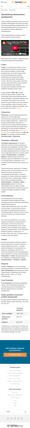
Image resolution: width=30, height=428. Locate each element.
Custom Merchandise (15, 370)
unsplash (18, 108)
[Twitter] (8, 418)
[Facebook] (11, 418)
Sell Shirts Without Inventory (15, 381)
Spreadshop (4, 10)
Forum (15, 400)
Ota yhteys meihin (15, 354)
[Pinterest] (18, 418)
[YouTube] (22, 418)
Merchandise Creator (15, 375)
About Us (15, 392)
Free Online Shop (14, 383)
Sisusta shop (12, 10)
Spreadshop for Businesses (15, 395)
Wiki (15, 405)
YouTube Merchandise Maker (15, 373)
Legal (15, 403)
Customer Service (15, 397)
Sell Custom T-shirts (14, 378)
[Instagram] (15, 418)
